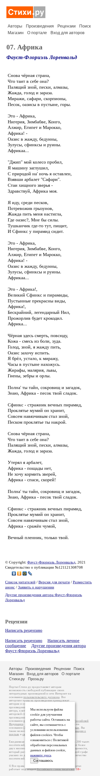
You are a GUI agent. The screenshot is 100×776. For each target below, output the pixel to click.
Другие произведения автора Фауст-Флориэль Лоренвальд (45, 648)
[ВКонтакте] (14, 573)
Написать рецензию (23, 630)
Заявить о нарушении (36, 587)
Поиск (85, 26)
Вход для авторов (68, 33)
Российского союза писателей (55, 769)
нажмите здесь (40, 755)
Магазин (16, 33)
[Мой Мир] (24, 573)
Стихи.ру (17, 679)
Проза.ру (36, 679)
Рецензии (66, 26)
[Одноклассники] (19, 573)
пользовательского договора (41, 697)
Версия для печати (54, 582)
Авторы (15, 26)
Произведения (40, 26)
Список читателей (20, 582)
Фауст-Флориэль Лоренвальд (41, 57)
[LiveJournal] (30, 573)
